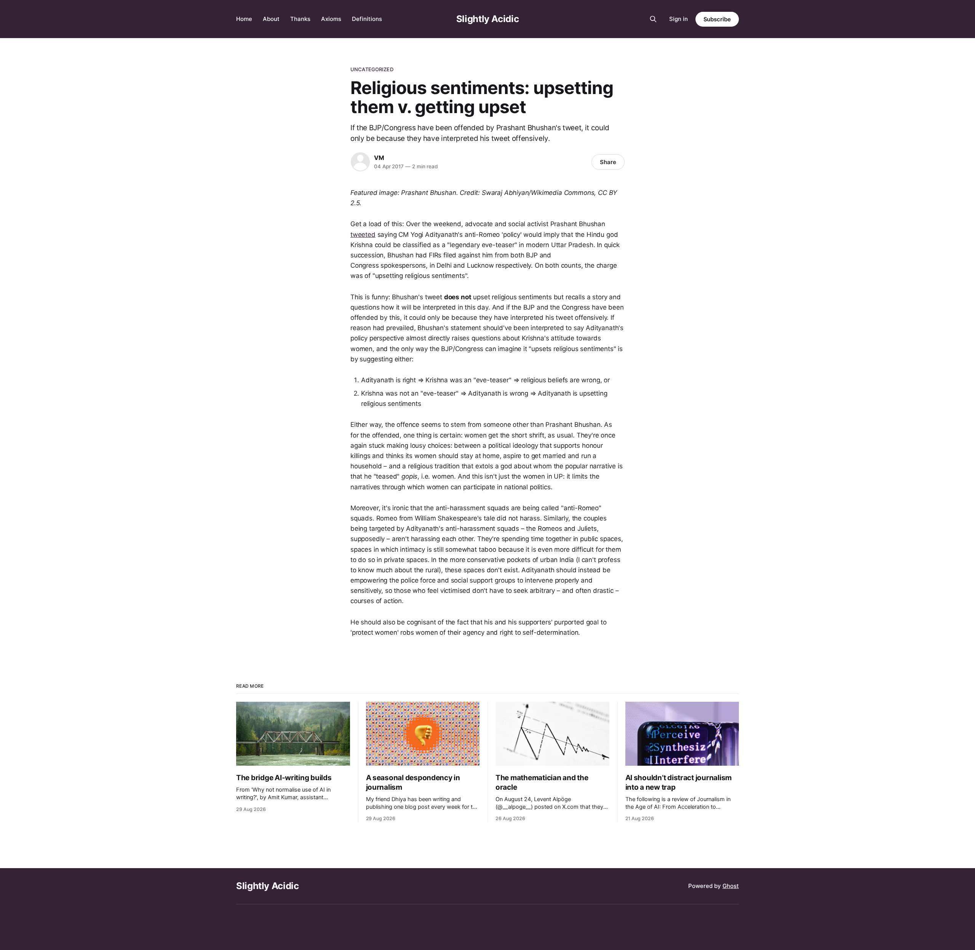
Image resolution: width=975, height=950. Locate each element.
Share (608, 162)
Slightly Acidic (487, 18)
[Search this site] (653, 19)
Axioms (331, 18)
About (271, 18)
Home (244, 18)
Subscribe (717, 19)
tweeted (363, 234)
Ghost (730, 885)
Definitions (367, 18)
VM (379, 157)
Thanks (300, 18)
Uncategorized (371, 69)
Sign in (678, 18)
